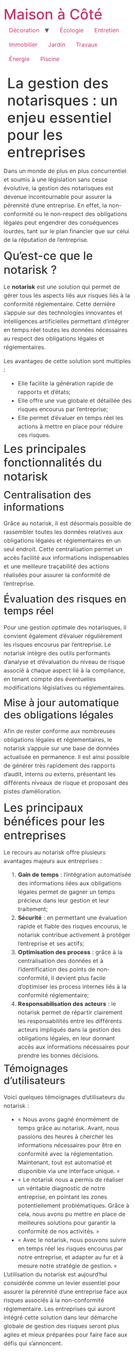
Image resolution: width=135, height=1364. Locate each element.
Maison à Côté (53, 14)
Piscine (49, 58)
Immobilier (23, 44)
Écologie (72, 30)
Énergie (19, 58)
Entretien (106, 30)
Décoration (24, 30)
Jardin (56, 44)
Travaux (87, 44)
